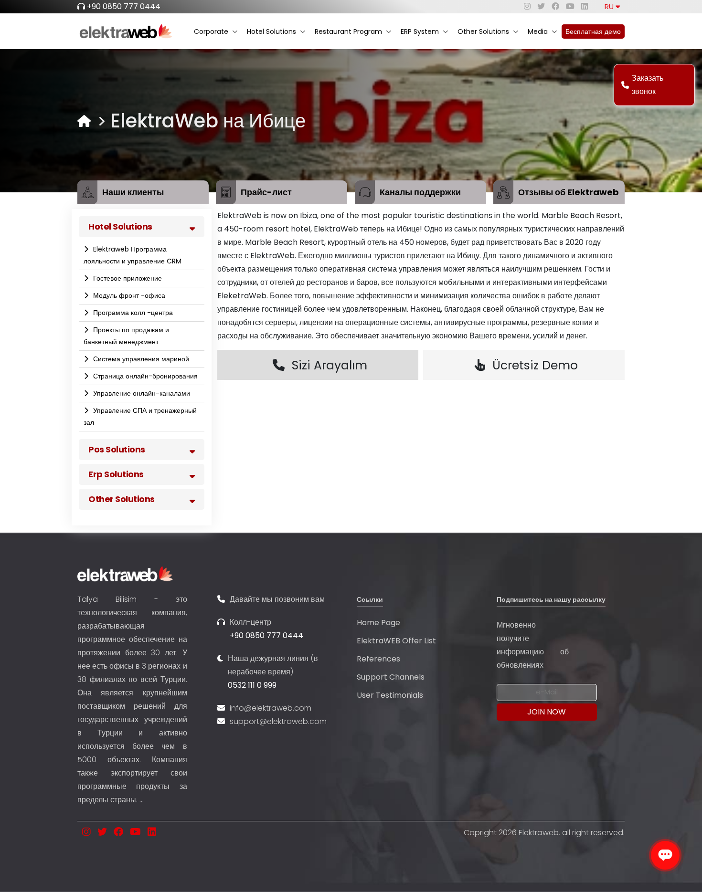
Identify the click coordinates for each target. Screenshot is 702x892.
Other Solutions (483, 31)
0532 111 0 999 (252, 685)
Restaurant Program (348, 31)
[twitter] (541, 6)
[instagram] (527, 6)
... (141, 799)
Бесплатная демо (593, 31)
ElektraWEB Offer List (396, 640)
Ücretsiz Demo (535, 365)
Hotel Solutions (271, 31)
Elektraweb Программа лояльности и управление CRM (132, 255)
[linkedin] (584, 6)
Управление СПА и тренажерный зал (140, 416)
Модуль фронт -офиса (128, 295)
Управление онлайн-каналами (140, 393)
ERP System (420, 31)
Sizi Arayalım (329, 365)
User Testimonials (390, 695)
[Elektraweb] (84, 121)
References (378, 658)
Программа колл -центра (132, 312)
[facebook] (555, 6)
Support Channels (391, 677)
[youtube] (570, 6)
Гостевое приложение (126, 278)
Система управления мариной (140, 359)
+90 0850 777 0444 (123, 6)
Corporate (211, 31)
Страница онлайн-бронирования (144, 376)
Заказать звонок (647, 85)
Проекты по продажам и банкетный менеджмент (126, 335)
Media (538, 31)
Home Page (378, 622)
